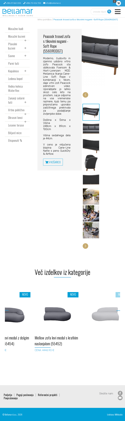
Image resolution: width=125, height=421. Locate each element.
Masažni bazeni (16, 36)
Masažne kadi (15, 29)
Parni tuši (13, 63)
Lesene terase (16, 125)
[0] (118, 3)
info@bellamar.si (53, 3)
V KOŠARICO (54, 162)
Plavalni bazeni (12, 46)
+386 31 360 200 (13, 3)
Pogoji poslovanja (25, 395)
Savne (11, 56)
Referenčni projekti (47, 395)
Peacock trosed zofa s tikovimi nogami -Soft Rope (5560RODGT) (86, 19)
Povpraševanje (11, 398)
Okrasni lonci (15, 117)
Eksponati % (15, 140)
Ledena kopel (15, 79)
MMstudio (119, 414)
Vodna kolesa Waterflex (15, 88)
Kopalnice (13, 71)
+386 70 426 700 (33, 3)
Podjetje (8, 395)
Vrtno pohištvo (16, 110)
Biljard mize (15, 133)
